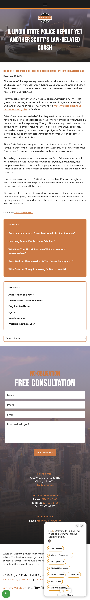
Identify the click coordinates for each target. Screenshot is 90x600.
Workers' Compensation (21, 323)
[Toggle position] (77, 525)
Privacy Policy (10, 579)
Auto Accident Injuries (23, 212)
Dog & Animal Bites (19, 306)
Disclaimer (26, 579)
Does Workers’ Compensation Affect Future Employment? (40, 261)
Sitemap (39, 579)
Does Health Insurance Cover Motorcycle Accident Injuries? (41, 233)
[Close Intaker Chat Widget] (82, 525)
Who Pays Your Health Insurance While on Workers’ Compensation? (37, 251)
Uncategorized (16, 317)
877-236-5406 (50, 502)
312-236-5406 (49, 499)
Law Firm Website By (14, 587)
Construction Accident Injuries (25, 300)
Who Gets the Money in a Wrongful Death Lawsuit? (37, 269)
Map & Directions (45, 484)
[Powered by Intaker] (70, 595)
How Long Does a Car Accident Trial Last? (31, 241)
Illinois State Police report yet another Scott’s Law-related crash (44, 71)
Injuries (12, 312)
